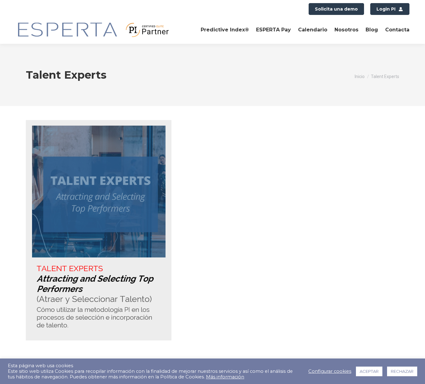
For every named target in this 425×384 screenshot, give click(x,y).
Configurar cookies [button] (329, 371)
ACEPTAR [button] (369, 371)
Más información (225, 377)
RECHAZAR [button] (402, 371)
